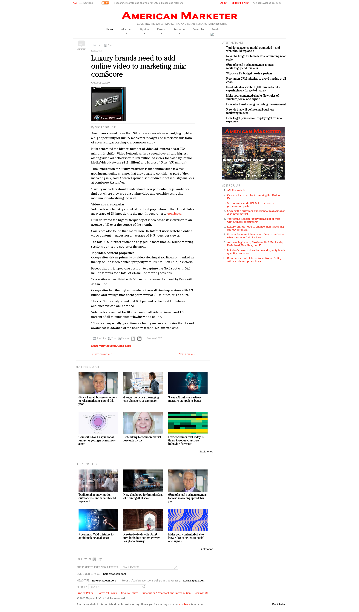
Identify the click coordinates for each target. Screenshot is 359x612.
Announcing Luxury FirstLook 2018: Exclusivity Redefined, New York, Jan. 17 (255, 244)
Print (110, 45)
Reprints (125, 338)
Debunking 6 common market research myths (142, 439)
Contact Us (201, 593)
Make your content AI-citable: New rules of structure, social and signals (252, 97)
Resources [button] (179, 29)
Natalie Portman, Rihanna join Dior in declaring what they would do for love (255, 236)
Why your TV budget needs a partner (249, 73)
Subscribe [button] (198, 29)
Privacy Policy (85, 593)
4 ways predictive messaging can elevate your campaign (141, 399)
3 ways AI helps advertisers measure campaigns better (184, 399)
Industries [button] (126, 29)
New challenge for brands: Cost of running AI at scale (142, 496)
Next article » (187, 354)
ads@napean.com (194, 580)
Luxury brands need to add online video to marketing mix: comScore (138, 66)
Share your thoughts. (111, 346)
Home (109, 29)
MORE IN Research (87, 366)
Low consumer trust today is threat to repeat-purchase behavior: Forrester (185, 440)
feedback (184, 604)
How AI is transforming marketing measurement (256, 104)
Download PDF (154, 338)
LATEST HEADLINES (232, 42)
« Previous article (102, 354)
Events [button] (161, 29)
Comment (81, 49)
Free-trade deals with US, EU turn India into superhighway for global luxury (253, 89)
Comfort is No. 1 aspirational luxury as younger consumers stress (97, 440)
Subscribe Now (240, 2)
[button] (87, 3)
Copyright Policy (107, 593)
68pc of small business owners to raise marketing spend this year (250, 66)
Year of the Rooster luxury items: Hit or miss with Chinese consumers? (253, 220)
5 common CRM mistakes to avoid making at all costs (96, 536)
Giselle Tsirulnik (105, 127)
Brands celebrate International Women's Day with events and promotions (254, 260)
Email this (101, 338)
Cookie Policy (129, 593)
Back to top (206, 451)
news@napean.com (104, 580)
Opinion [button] (144, 29)
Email (99, 45)
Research (96, 51)
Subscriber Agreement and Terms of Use (166, 593)
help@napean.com (114, 574)
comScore (174, 213)
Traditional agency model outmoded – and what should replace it (253, 49)
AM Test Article (236, 190)
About (223, 2)
